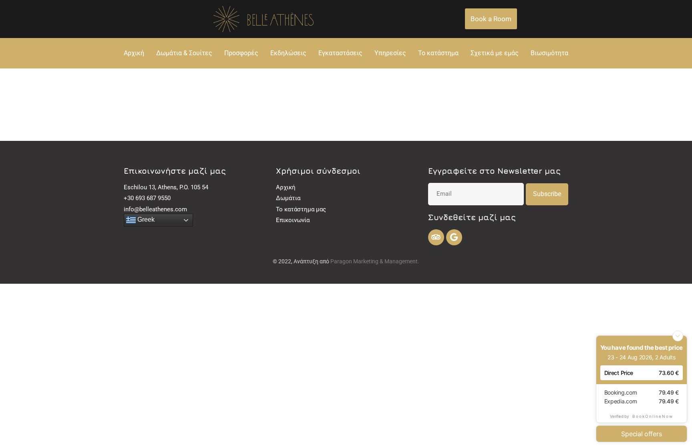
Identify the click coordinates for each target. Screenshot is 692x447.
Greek (145, 219)
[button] (491, 18)
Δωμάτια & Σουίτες (184, 53)
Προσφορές (241, 53)
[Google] (454, 237)
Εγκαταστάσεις (340, 53)
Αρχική (134, 53)
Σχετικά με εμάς (495, 53)
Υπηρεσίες (390, 53)
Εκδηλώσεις (288, 53)
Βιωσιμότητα (549, 53)
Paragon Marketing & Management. (374, 261)
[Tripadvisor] (436, 237)
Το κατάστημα (438, 53)
